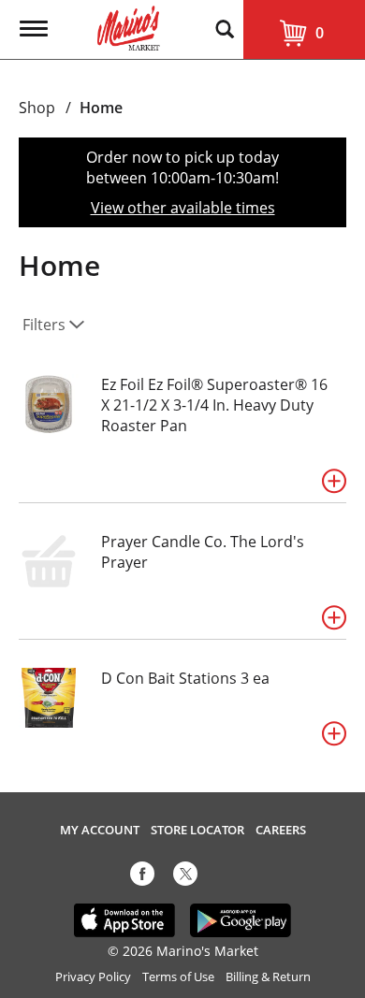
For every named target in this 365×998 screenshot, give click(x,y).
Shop (37, 107)
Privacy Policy (93, 977)
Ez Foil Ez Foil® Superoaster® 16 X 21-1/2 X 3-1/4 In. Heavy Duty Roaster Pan (214, 405)
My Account (99, 830)
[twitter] (185, 877)
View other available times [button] (183, 207)
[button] (334, 481)
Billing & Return (268, 977)
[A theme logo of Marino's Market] (128, 26)
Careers (281, 830)
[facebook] (142, 877)
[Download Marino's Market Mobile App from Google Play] (241, 919)
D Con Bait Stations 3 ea (185, 678)
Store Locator (197, 830)
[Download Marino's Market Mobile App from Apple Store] (125, 919)
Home (101, 107)
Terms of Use (178, 977)
